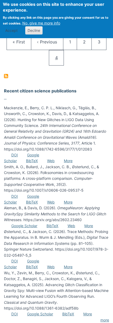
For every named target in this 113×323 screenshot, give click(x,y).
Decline (34, 30)
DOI (14, 155)
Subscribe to (6, 76)
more (104, 320)
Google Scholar (24, 225)
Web (51, 160)
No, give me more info (41, 23)
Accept (11, 30)
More (68, 160)
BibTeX (32, 160)
